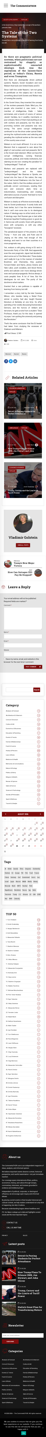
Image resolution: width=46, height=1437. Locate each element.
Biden (10, 869)
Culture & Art (22, 724)
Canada (15, 869)
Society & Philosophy (11, 20)
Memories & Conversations (22, 764)
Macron (18, 881)
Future (7, 877)
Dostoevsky (36, 869)
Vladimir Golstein (13, 340)
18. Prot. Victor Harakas (22, 995)
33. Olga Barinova (22, 1061)
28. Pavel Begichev (22, 1039)
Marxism (8, 354)
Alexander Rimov (29, 407)
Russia (24, 354)
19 (17, 841)
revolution (17, 890)
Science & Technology (22, 790)
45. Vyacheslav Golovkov (22, 1114)
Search (36, 690)
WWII (10, 899)
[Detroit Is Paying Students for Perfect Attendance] (23, 401)
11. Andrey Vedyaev (22, 964)
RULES (25, 1235)
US (30, 894)
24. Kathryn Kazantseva (22, 1021)
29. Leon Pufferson (22, 1043)
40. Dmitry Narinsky (22, 1092)
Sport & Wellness (22, 799)
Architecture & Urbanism (22, 715)
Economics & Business (16, 467)
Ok (23, 1433)
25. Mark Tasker (22, 1025)
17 (5, 841)
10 (5, 835)
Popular (24, 20)
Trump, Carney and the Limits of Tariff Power (23, 491)
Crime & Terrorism (22, 720)
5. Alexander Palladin (22, 937)
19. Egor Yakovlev (22, 999)
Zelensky (17, 899)
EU (12, 873)
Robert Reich (30, 445)
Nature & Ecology (22, 768)
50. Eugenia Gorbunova (22, 1136)
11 (11, 835)
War (6, 899)
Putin (30, 886)
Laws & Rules (13, 428)
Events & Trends (22, 737)
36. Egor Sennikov (22, 1074)
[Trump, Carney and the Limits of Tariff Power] (23, 480)
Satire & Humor (22, 786)
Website (6, 650)
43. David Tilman (22, 1105)
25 (11, 846)
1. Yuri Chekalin (23, 920)
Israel (6, 881)
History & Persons (23, 750)
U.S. (20, 894)
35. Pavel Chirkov (22, 1070)
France (36, 873)
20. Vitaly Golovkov (22, 1003)
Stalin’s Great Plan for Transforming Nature (30, 1308)
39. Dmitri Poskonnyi (22, 1087)
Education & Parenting (17, 388)
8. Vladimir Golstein (22, 951)
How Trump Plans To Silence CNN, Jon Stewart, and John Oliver (21, 450)
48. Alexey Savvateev (22, 1127)
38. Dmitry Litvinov (22, 1083)
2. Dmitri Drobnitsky (23, 924)
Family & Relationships (22, 742)
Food (31, 873)
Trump (15, 894)
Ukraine (25, 894)
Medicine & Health (22, 759)
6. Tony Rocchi (22, 942)
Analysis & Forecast (22, 711)
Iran (38, 877)
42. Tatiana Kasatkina (22, 1100)
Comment (8, 605)
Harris (33, 877)
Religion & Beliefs (22, 777)
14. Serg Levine (22, 977)
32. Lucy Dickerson (22, 1056)
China (21, 869)
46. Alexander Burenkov (22, 1118)
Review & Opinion (23, 781)
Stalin (34, 890)
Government (26, 877)
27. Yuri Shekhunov (22, 1034)
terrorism (8, 894)
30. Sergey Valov (22, 1048)
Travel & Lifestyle (22, 803)
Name (6, 632)
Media (30, 881)
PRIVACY (5, 1235)
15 (35, 835)
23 (41, 841)
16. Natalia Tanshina (22, 986)
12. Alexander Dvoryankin (22, 968)
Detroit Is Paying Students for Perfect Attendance (21, 412)
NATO (19, 886)
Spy (29, 890)
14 (29, 835)
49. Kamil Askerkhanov (22, 1131)
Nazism (16, 354)
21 (29, 841)
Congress (28, 869)
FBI (22, 873)
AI (5, 869)
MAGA (24, 881)
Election (7, 873)
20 (23, 841)
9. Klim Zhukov (22, 955)
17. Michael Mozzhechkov (22, 990)
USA (34, 894)
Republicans (9, 890)
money (35, 881)
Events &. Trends (7, 1373)
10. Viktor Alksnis (22, 959)
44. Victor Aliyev (22, 1109)
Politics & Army (22, 772)
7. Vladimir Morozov (22, 946)
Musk (13, 886)
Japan (12, 881)
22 (35, 841)
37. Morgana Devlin (22, 1078)
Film (26, 873)
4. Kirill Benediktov (22, 933)
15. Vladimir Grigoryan (22, 981)
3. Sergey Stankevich (23, 928)
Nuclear (24, 886)
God (19, 877)
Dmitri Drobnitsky (29, 487)
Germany (13, 877)
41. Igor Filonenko (22, 1096)
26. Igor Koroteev (22, 1030)
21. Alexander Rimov (22, 1008)
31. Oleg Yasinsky (22, 1052)
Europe (17, 873)
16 (41, 835)
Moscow (7, 886)
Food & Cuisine (22, 746)
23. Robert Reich (22, 1017)
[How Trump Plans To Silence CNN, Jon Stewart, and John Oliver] (23, 441)
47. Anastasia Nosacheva (22, 1122)
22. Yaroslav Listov (22, 1012)
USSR (38, 894)
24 (5, 846)
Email (6, 641)
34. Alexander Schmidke (22, 1065)
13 (23, 835)
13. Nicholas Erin (22, 973)
